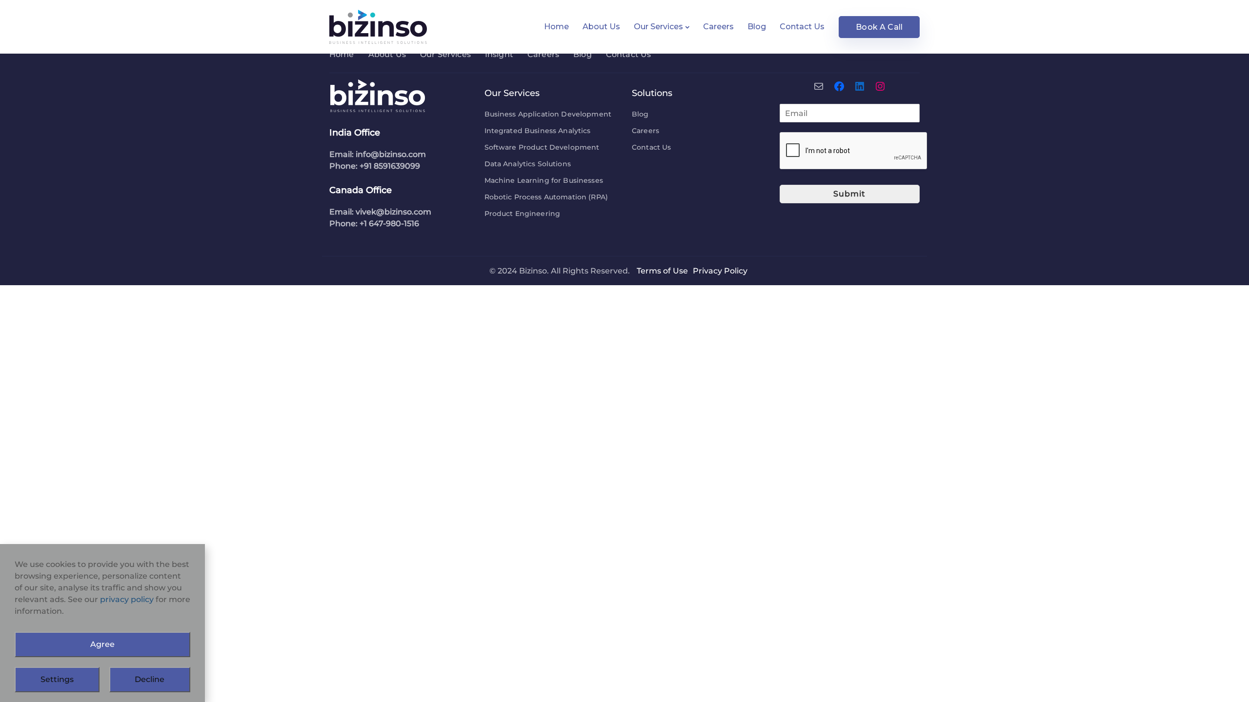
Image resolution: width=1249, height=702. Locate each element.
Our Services (658, 26)
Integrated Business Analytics (537, 130)
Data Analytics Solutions (527, 163)
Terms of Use (662, 270)
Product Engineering (522, 213)
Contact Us (802, 26)
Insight (499, 54)
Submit (849, 193)
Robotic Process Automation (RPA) (546, 197)
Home (556, 26)
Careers (718, 26)
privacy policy (127, 599)
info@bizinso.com (391, 154)
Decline (149, 679)
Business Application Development (547, 114)
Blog (756, 26)
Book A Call (879, 27)
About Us (601, 26)
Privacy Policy (720, 270)
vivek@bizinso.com (393, 211)
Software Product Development (542, 147)
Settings (57, 679)
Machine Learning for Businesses (543, 180)
